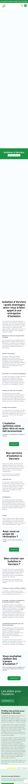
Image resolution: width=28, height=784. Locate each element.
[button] (25, 5)
